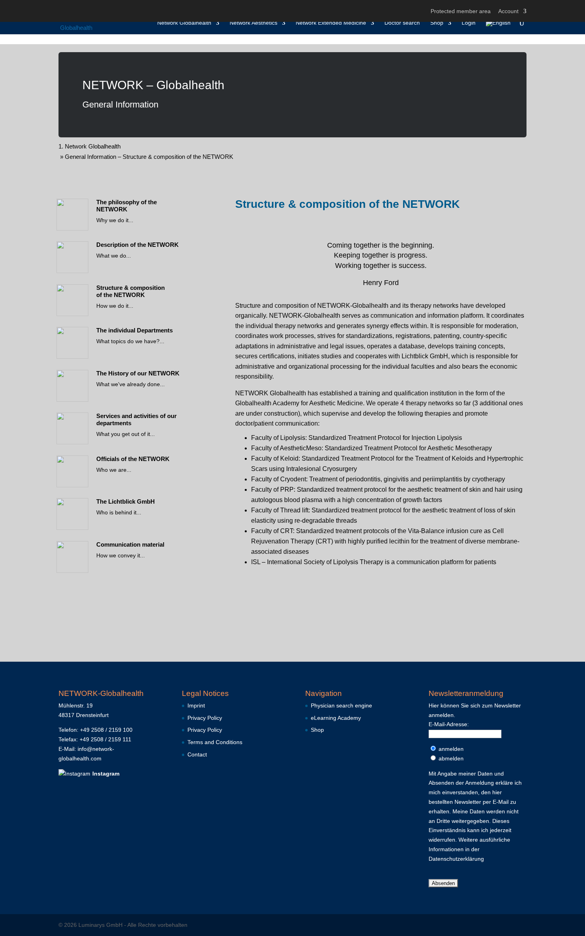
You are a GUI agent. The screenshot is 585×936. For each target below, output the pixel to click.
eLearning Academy (336, 718)
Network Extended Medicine (331, 23)
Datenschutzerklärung (456, 859)
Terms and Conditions (214, 742)
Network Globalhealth (184, 23)
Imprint (196, 705)
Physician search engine (341, 705)
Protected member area (461, 11)
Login (469, 23)
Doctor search (402, 23)
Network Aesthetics (253, 23)
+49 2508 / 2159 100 (106, 730)
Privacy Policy (204, 718)
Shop (436, 23)
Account (508, 11)
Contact (197, 754)
